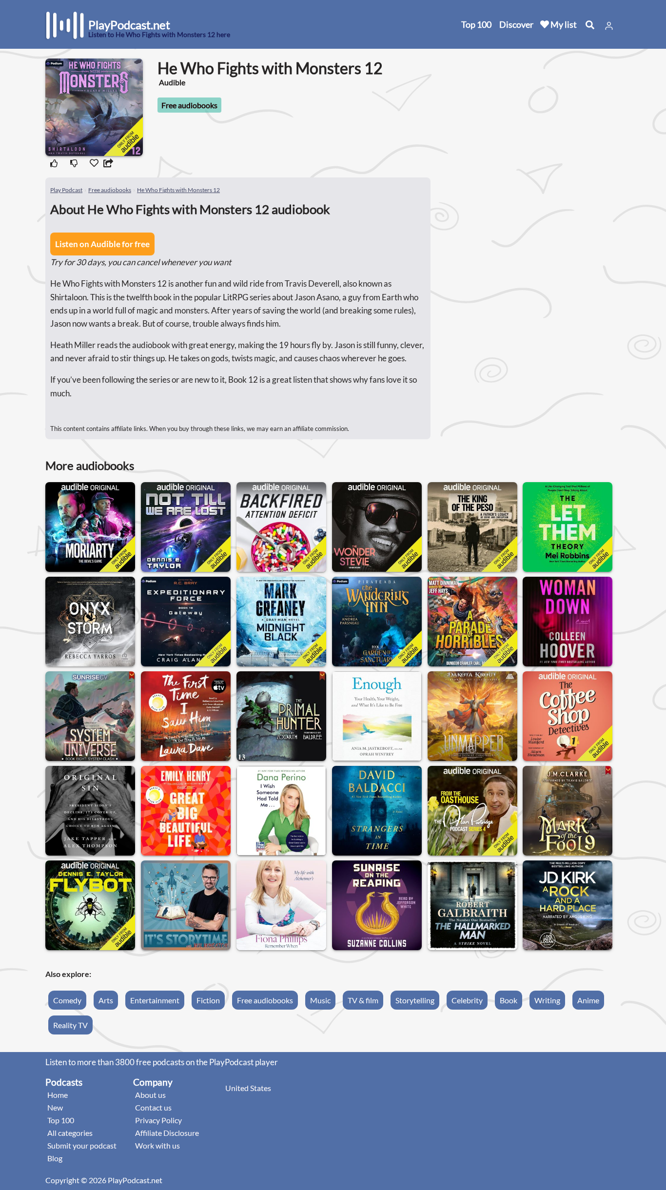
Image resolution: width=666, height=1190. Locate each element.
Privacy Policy (158, 1120)
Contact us (153, 1107)
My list (563, 24)
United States (248, 1087)
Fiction (208, 1000)
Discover (516, 24)
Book (508, 1000)
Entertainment (154, 1000)
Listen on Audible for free (102, 244)
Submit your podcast (82, 1145)
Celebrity (467, 1000)
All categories (70, 1132)
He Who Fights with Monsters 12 (178, 190)
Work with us (157, 1145)
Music (320, 1000)
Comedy (67, 1000)
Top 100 (476, 24)
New (55, 1107)
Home (57, 1094)
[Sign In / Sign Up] (609, 26)
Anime (588, 1000)
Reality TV (70, 1025)
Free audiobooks (189, 105)
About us (150, 1094)
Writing (547, 1000)
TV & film (363, 1000)
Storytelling (414, 1000)
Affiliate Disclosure (167, 1132)
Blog (54, 1158)
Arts (105, 1000)
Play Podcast (66, 190)
